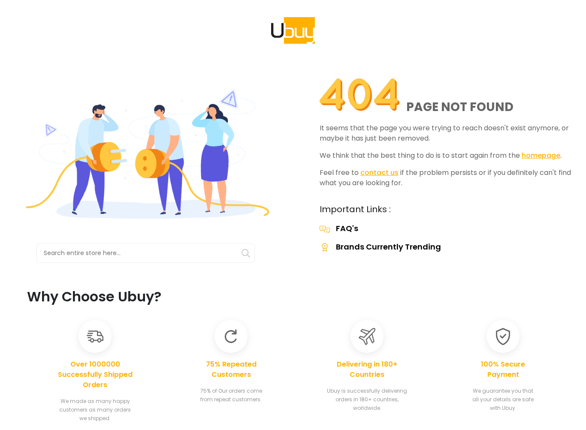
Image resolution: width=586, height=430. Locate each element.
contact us (379, 172)
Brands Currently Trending (388, 246)
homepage (541, 155)
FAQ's (347, 228)
